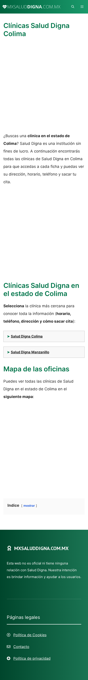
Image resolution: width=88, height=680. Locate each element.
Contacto (21, 646)
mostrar (29, 505)
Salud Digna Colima (27, 336)
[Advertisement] (44, 86)
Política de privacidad (32, 658)
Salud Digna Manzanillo (30, 352)
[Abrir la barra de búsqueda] (72, 7)
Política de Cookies (29, 635)
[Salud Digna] (31, 7)
